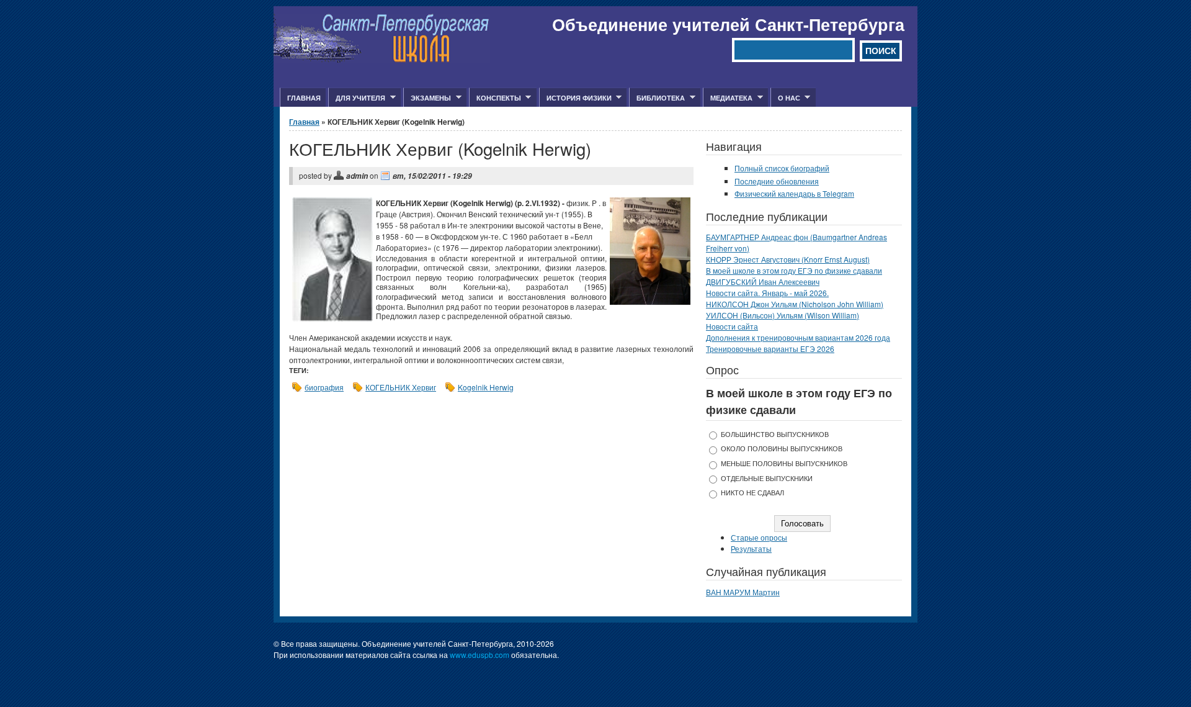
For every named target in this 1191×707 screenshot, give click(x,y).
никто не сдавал (752, 492)
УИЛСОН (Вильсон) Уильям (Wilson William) (782, 315)
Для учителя (356, 98)
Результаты (751, 548)
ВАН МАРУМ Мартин (743, 592)
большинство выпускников (775, 434)
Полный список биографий (781, 168)
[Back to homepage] (382, 59)
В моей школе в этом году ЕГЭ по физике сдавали (794, 270)
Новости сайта (732, 326)
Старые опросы (759, 537)
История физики (575, 98)
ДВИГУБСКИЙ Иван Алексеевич (762, 281)
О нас (785, 98)
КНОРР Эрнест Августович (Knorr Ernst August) (788, 259)
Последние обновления (776, 181)
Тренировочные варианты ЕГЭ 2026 (770, 348)
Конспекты (495, 98)
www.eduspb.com (479, 654)
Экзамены (427, 98)
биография (324, 387)
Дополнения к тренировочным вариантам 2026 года (798, 337)
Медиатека (727, 98)
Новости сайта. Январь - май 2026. (767, 292)
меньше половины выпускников (784, 463)
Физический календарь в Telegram (794, 193)
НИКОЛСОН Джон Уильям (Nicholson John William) (794, 304)
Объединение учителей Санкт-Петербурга (728, 24)
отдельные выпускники (767, 478)
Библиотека (657, 98)
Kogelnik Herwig (486, 387)
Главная (304, 97)
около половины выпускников (781, 448)
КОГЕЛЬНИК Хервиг (400, 387)
